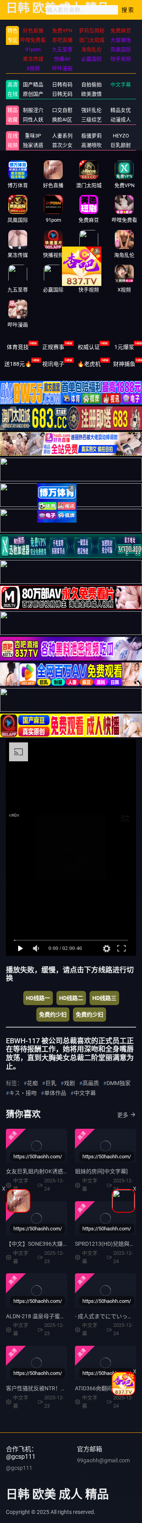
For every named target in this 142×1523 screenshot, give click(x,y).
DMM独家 (118, 1083)
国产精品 (33, 84)
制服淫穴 (33, 110)
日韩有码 (62, 84)
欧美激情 (91, 94)
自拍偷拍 (91, 84)
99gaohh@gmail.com (103, 1460)
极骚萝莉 (91, 136)
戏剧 (69, 1083)
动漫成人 (120, 119)
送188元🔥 (18, 364)
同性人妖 (33, 119)
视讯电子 (53, 364)
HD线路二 (71, 998)
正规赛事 (53, 347)
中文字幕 (120, 84)
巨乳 (50, 1083)
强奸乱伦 (91, 110)
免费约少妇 (53, 1014)
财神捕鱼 (124, 364)
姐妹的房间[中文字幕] (101, 1171)
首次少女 (62, 145)
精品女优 (120, 110)
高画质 (90, 1083)
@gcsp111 (19, 1468)
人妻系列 (62, 136)
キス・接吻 (23, 1093)
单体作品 (55, 1093)
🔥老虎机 (89, 364)
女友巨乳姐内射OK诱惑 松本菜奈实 (49, 1171)
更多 (122, 1115)
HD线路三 (104, 998)
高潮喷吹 (91, 145)
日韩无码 (62, 94)
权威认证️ (89, 347)
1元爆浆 (124, 347)
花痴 (32, 1083)
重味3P (33, 136)
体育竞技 (18, 347)
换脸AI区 (62, 119)
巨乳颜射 (120, 145)
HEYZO (121, 136)
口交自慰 (62, 110)
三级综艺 (91, 119)
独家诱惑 (33, 145)
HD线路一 (38, 998)
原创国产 (33, 94)
